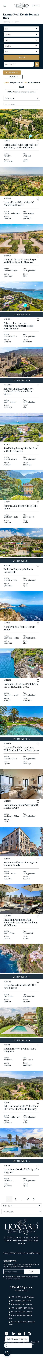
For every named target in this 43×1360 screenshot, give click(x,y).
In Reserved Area (29, 84)
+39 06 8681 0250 (18, 1304)
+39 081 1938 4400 (19, 1307)
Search (16, 21)
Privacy (6, 1252)
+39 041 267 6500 (18, 1311)
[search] (37, 64)
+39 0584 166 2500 (19, 1321)
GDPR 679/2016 (16, 1252)
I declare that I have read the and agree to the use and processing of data (22, 1278)
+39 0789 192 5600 (19, 1315)
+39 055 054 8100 (18, 1296)
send (32, 1271)
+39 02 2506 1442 (19, 1300)
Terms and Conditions (32, 1252)
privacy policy (25, 1276)
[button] (38, 141)
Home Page (7, 21)
